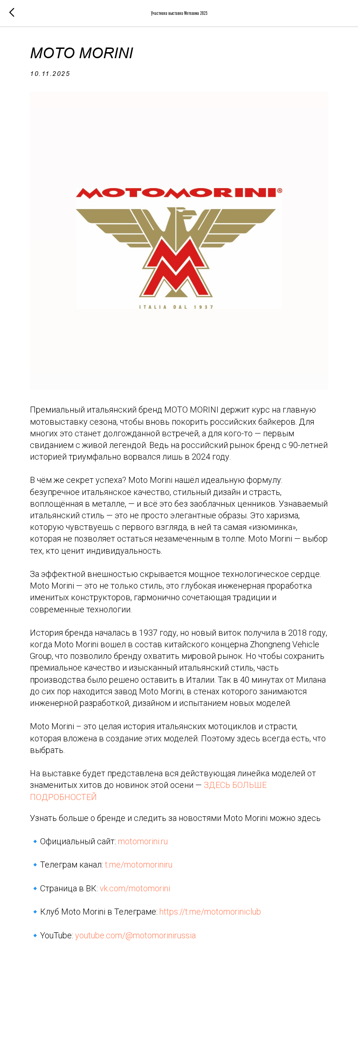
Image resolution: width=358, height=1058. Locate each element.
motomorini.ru (143, 841)
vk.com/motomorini (135, 888)
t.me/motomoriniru (138, 864)
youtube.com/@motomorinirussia (135, 935)
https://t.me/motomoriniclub (210, 911)
